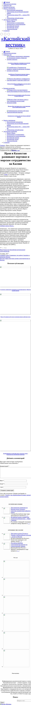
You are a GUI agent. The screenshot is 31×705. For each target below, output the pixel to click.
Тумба (5, 174)
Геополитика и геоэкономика (15, 23)
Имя (2, 480)
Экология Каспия (12, 29)
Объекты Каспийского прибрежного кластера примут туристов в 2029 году (19, 84)
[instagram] (5, 34)
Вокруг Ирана (11, 21)
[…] (27, 515)
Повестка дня (7, 5)
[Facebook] (1, 34)
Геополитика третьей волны (15, 18)
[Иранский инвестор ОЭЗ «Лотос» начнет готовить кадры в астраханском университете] (16, 666)
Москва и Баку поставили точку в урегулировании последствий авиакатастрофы (19, 107)
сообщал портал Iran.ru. (7, 226)
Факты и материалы (9, 8)
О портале (6, 30)
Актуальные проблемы (10, 19)
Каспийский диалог (13, 27)
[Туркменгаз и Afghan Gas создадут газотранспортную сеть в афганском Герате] (16, 649)
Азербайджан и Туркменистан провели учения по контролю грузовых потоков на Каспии (19, 75)
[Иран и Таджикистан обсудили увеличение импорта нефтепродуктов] (15, 294)
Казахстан (6, 249)
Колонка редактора (9, 7)
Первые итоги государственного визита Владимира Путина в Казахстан (19, 96)
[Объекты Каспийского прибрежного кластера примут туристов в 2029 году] (16, 631)
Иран (1, 249)
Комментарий (4, 466)
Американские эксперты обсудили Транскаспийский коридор (19, 116)
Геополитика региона (9, 4)
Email (2, 484)
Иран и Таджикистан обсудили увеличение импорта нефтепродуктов (15, 316)
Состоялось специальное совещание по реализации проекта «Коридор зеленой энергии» (19, 63)
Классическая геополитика (15, 10)
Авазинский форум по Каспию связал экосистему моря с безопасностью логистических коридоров (15, 454)
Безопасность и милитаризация (16, 24)
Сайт (1, 487)
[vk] (8, 34)
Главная (2, 145)
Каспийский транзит (13, 26)
